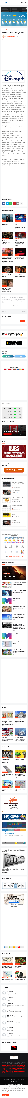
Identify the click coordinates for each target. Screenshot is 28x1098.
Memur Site (13, 1084)
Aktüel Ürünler (6, 513)
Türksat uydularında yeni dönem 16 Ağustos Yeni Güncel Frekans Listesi (19, 616)
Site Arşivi (15, 633)
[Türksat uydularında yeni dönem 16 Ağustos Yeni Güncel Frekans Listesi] (7, 617)
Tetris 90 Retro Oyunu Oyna (7, 775)
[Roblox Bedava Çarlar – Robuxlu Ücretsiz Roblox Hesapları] (7, 652)
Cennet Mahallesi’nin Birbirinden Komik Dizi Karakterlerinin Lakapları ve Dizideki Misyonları (7, 260)
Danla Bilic (14, 520)
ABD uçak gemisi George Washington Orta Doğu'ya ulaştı (20, 739)
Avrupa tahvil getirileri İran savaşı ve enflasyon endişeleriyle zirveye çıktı (7, 722)
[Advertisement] (14, 55)
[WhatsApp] (10, 203)
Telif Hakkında (16, 598)
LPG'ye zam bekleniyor (16, 490)
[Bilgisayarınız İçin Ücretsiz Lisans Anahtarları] (7, 585)
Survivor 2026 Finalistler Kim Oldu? (20, 275)
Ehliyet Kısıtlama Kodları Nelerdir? (19, 642)
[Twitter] (7, 203)
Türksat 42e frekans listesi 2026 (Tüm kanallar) (19, 591)
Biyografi (5, 521)
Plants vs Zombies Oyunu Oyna (19, 760)
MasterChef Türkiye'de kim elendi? (5, 242)
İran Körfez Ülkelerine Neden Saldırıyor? (7, 980)
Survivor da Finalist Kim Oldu (7, 275)
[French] (8, 369)
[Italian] (13, 369)
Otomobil (5, 491)
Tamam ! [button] (5, 1095)
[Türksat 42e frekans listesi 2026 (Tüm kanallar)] (7, 593)
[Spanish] (20, 369)
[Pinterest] (14, 203)
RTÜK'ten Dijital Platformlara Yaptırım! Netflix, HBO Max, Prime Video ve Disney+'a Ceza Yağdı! (20, 226)
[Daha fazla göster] (21, 203)
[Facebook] (3, 203)
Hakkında (13, 1079)
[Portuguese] (15, 369)
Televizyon (11, 29)
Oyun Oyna (6, 498)
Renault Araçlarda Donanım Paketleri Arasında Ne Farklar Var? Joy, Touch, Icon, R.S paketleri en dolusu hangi (19, 625)
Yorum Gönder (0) (14, 306)
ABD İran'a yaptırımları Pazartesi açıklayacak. (7, 739)
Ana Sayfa (4, 29)
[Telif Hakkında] (7, 601)
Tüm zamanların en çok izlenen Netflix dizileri (19, 258)
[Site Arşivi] (7, 636)
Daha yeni (4, 311)
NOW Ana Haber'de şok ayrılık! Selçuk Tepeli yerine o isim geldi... (19, 243)
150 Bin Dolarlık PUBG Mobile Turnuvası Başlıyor (17, 498)
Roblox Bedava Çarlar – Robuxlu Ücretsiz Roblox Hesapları (18, 651)
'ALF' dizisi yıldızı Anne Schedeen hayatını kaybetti (6, 290)
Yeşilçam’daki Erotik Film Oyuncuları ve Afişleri (19, 607)
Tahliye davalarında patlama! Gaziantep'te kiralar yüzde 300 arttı (18, 483)
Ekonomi (5, 506)
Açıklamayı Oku (5, 1091)
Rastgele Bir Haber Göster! (14, 470)
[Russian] (17, 369)
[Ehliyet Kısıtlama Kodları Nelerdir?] (7, 644)
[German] (10, 369)
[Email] (17, 203)
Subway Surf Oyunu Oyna (7, 789)
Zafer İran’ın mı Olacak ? (18, 967)
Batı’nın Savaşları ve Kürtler (20, 980)
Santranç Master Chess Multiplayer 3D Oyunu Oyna (7, 761)
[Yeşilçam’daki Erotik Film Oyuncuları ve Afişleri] (7, 609)
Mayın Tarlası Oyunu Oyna (20, 789)
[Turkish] (22, 369)
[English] (5, 369)
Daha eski (24, 311)
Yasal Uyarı (14, 1081)
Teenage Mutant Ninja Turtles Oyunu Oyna (20, 776)
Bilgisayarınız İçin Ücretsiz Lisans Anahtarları (19, 583)
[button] (2, 2)
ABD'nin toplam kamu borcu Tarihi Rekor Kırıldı (20, 721)
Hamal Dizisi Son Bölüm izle (6, 223)
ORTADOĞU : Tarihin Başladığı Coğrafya (7, 967)
